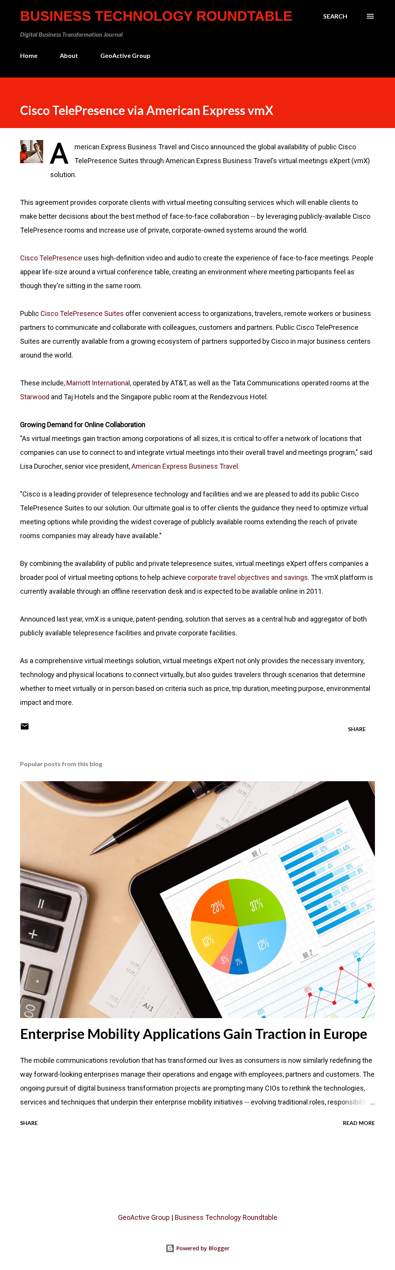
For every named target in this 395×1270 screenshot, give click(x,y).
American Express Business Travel (185, 466)
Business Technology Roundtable (156, 16)
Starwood (34, 397)
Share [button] (357, 729)
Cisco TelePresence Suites (81, 313)
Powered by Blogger (202, 1248)
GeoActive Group (125, 55)
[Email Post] (24, 729)
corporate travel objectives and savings (247, 577)
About (69, 55)
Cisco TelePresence (51, 258)
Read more (359, 1123)
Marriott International (98, 383)
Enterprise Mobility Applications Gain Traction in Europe (193, 1033)
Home (28, 55)
